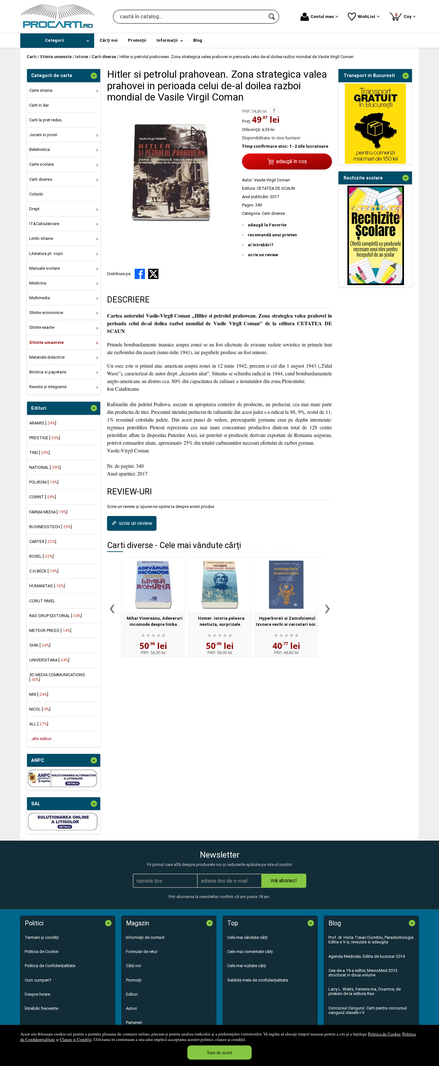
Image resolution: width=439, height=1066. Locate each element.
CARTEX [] (42, 541)
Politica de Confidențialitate (50, 965)
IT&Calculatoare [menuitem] (44, 223)
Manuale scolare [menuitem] (44, 268)
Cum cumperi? (38, 980)
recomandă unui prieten (272, 234)
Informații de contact (145, 937)
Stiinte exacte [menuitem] (41, 327)
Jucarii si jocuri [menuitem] (43, 134)
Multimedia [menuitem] (39, 297)
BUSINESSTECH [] (50, 526)
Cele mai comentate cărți (250, 951)
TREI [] (39, 452)
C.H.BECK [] (43, 571)
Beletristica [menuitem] (39, 149)
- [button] (94, 76)
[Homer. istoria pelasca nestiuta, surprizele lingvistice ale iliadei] (219, 585)
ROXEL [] (41, 556)
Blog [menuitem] (197, 40)
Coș (404, 15)
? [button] (274, 110)
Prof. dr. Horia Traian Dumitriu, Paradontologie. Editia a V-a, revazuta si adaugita (371, 939)
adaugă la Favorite (267, 225)
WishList (366, 16)
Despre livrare (37, 994)
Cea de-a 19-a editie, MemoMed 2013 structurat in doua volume (362, 972)
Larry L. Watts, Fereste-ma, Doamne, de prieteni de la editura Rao (364, 991)
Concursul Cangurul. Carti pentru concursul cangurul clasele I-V (367, 1010)
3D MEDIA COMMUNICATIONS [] (57, 677)
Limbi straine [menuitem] (41, 238)
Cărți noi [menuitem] (109, 40)
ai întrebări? (260, 244)
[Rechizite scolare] (375, 283)
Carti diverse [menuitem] (40, 179)
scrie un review (263, 254)
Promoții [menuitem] (137, 40)
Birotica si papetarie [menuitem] (47, 372)
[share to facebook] (140, 274)
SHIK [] (39, 645)
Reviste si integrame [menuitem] (48, 386)
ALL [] (38, 723)
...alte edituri (40, 738)
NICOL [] (39, 709)
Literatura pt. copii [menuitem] (46, 253)
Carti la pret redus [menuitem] (45, 120)
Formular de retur (141, 951)
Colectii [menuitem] (36, 194)
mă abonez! (284, 881)
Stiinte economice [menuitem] (46, 312)
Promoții (133, 980)
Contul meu (322, 16)
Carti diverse (273, 213)
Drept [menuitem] (34, 208)
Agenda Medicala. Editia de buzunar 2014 (366, 956)
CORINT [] (42, 496)
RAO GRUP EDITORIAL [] (55, 615)
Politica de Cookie (384, 1034)
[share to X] (153, 274)
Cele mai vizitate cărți (246, 965)
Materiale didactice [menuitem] (47, 357)
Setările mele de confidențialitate (257, 980)
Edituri (132, 994)
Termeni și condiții (42, 937)
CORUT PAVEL (42, 601)
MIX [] (38, 694)
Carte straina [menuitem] (40, 90)
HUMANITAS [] (47, 585)
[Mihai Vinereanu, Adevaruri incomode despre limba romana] (153, 585)
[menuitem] (57, 40)
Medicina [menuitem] (37, 283)
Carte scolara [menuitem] (41, 164)
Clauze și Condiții (76, 1039)
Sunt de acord (219, 1052)
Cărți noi (133, 965)
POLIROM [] (43, 482)
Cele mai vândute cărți (247, 937)
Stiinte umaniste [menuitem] (46, 342)
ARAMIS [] (42, 423)
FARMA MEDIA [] (48, 512)
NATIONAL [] (45, 467)
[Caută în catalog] (272, 17)
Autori (131, 1008)
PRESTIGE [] (44, 437)
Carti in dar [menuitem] (39, 105)
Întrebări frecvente (41, 1008)
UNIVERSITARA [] (49, 660)
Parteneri (134, 1022)
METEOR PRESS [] (50, 630)
